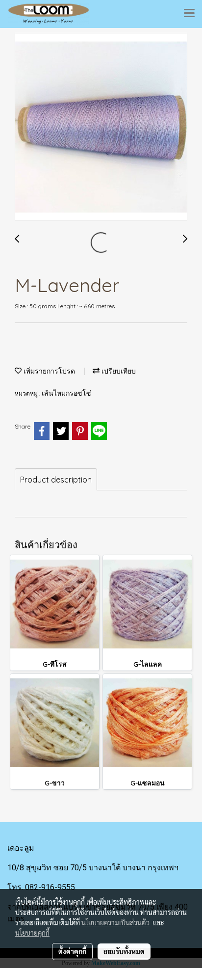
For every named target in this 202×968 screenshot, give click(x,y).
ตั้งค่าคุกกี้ (72, 951)
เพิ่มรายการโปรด (48, 371)
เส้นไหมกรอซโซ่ (66, 393)
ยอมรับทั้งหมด (124, 951)
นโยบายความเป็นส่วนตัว (115, 922)
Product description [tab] (56, 479)
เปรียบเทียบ (118, 371)
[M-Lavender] (101, 127)
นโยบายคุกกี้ (32, 932)
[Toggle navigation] (189, 14)
